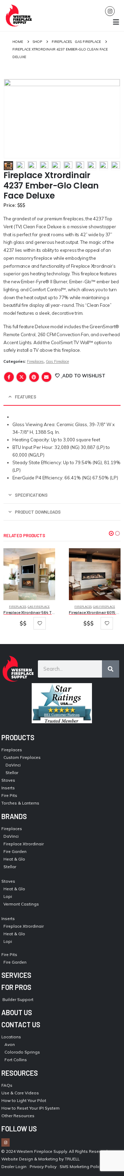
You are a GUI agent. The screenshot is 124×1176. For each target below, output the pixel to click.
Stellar (12, 772)
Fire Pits (9, 795)
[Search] (110, 669)
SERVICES (16, 975)
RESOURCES (19, 1073)
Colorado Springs (22, 1052)
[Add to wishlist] (39, 623)
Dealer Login (14, 1166)
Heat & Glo (14, 859)
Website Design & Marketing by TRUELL (40, 1158)
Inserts (8, 787)
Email (46, 377)
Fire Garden (15, 851)
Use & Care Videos (20, 1092)
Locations (11, 1036)
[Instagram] (110, 11)
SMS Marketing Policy (81, 1166)
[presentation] (12, 118)
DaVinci (13, 765)
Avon (9, 1044)
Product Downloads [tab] (38, 512)
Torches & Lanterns (20, 803)
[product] (29, 574)
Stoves (8, 780)
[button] (111, 533)
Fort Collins (15, 1059)
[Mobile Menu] (116, 22)
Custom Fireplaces (22, 757)
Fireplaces (35, 361)
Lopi (7, 896)
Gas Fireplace (57, 361)
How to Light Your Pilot (23, 1100)
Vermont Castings (21, 904)
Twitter (21, 377)
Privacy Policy (43, 1166)
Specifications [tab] (31, 495)
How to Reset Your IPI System (30, 1108)
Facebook (8, 377)
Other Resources (17, 1115)
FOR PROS (16, 987)
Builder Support (17, 999)
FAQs (6, 1085)
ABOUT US (16, 1012)
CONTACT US (20, 1024)
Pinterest (34, 377)
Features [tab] (25, 396)
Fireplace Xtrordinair (23, 843)
